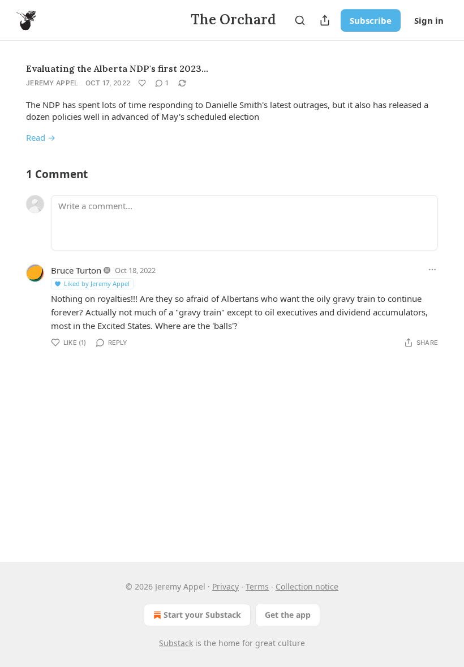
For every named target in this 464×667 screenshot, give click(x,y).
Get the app (288, 614)
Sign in (429, 20)
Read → (40, 137)
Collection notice (307, 586)
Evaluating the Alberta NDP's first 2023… (117, 68)
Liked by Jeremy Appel (97, 283)
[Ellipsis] (432, 270)
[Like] (142, 83)
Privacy (225, 586)
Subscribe (371, 20)
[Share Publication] (324, 20)
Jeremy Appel (52, 83)
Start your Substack (202, 614)
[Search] (300, 20)
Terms (257, 586)
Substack (176, 643)
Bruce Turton (76, 270)
